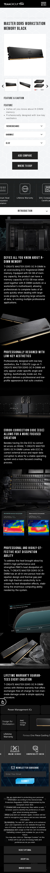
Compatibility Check (35, 754)
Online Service (14, 754)
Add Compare (25, 155)
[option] (11, 85)
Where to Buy (25, 166)
